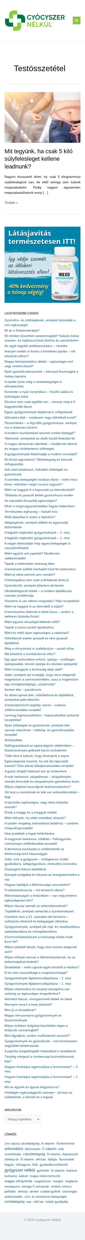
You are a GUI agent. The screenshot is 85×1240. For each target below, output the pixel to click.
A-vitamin (48, 1143)
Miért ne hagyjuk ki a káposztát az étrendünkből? (40, 490)
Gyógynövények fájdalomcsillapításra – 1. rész (38, 983)
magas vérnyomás (18, 1181)
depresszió (70, 1154)
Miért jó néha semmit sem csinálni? (30, 574)
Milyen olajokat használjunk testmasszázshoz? (38, 786)
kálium (23, 1176)
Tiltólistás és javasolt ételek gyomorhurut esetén (39, 495)
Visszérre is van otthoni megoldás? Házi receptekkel (42, 601)
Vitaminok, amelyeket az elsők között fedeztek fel (40, 438)
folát (35, 1164)
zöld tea (38, 1201)
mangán (58, 1181)
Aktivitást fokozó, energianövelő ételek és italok (38, 999)
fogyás (9, 1164)
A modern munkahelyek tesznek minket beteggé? (40, 433)
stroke (34, 1191)
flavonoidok (66, 1159)
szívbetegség (14, 1201)
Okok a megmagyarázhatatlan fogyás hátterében (40, 506)
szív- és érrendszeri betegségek (45, 1196)
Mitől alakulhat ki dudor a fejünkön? (30, 517)
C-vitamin (49, 1149)
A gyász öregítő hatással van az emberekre (36, 771)
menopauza (12, 1186)
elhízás (41, 1159)
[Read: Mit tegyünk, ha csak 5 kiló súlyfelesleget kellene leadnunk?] (42, 117)
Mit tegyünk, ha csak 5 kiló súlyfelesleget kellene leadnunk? (39, 159)
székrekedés (14, 1196)
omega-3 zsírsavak (35, 1186)
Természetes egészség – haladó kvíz (31, 511)
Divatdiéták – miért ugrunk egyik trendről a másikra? (42, 967)
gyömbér (43, 1170)
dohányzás (12, 1159)
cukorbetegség (34, 1154)
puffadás (10, 1191)
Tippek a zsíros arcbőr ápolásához (29, 627)
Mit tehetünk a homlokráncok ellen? (30, 654)
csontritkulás (13, 1154)
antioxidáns (14, 1149)
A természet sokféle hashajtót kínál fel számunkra (40, 569)
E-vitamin (27, 1159)
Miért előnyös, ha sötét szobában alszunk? (35, 818)
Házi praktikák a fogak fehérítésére (30, 833)
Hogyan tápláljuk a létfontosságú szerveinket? (37, 884)
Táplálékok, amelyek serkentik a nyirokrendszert (39, 911)
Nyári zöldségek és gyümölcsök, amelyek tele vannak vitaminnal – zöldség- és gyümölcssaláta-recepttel (40, 730)
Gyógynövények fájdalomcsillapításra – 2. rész (38, 978)
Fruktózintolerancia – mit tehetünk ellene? (35, 890)
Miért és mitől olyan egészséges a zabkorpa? (37, 633)
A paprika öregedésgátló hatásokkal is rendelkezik (40, 1051)
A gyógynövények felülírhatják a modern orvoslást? (41, 454)
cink (61, 1149)
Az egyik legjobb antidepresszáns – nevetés (36, 346)
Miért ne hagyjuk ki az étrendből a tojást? (34, 606)
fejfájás (52, 1159)
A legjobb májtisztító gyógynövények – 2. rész (37, 532)
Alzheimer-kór (65, 1143)
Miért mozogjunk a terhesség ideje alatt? (34, 669)
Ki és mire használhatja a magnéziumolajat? (36, 972)
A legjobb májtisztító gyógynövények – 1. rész (37, 538)
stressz (23, 1191)
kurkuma (11, 1176)
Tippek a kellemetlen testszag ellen (30, 563)
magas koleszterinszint (45, 1176)
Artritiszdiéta (13, 740)
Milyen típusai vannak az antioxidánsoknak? (36, 906)
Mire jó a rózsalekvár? (20, 1010)
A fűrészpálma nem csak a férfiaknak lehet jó (37, 580)
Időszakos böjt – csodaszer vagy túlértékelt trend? (40, 417)
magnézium (42, 1181)
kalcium (71, 1170)
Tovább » (11, 203)
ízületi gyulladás (56, 1201)
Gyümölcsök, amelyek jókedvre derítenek (34, 585)
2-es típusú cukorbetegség (22, 1143)
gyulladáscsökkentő (54, 1164)
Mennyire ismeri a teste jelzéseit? (28, 1004)
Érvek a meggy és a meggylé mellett (31, 812)
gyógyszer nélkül (20, 1170)
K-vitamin (58, 1170)
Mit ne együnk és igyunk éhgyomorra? (32, 1087)
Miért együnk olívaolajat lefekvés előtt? (32, 622)
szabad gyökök (50, 1191)
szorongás (69, 1191)
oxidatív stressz (61, 1186)
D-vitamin (54, 1154)
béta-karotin (32, 1149)
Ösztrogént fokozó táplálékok (25, 869)
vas (28, 1201)
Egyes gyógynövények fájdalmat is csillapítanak (39, 412)
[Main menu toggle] (77, 21)
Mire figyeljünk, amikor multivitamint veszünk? (37, 1035)
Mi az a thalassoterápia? (22, 330)
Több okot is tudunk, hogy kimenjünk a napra (37, 756)
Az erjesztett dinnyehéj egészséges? (31, 500)
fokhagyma (23, 1164)
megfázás (71, 1181)
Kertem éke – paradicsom (23, 689)
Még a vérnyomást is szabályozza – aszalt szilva (39, 648)
